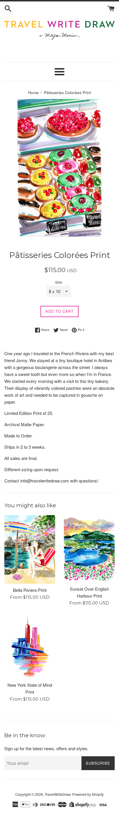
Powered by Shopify (88, 794)
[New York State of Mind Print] (29, 647)
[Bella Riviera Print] (29, 549)
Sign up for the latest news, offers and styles (46, 748)
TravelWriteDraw (57, 794)
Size (58, 282)
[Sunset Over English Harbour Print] (89, 549)
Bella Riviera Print (30, 590)
